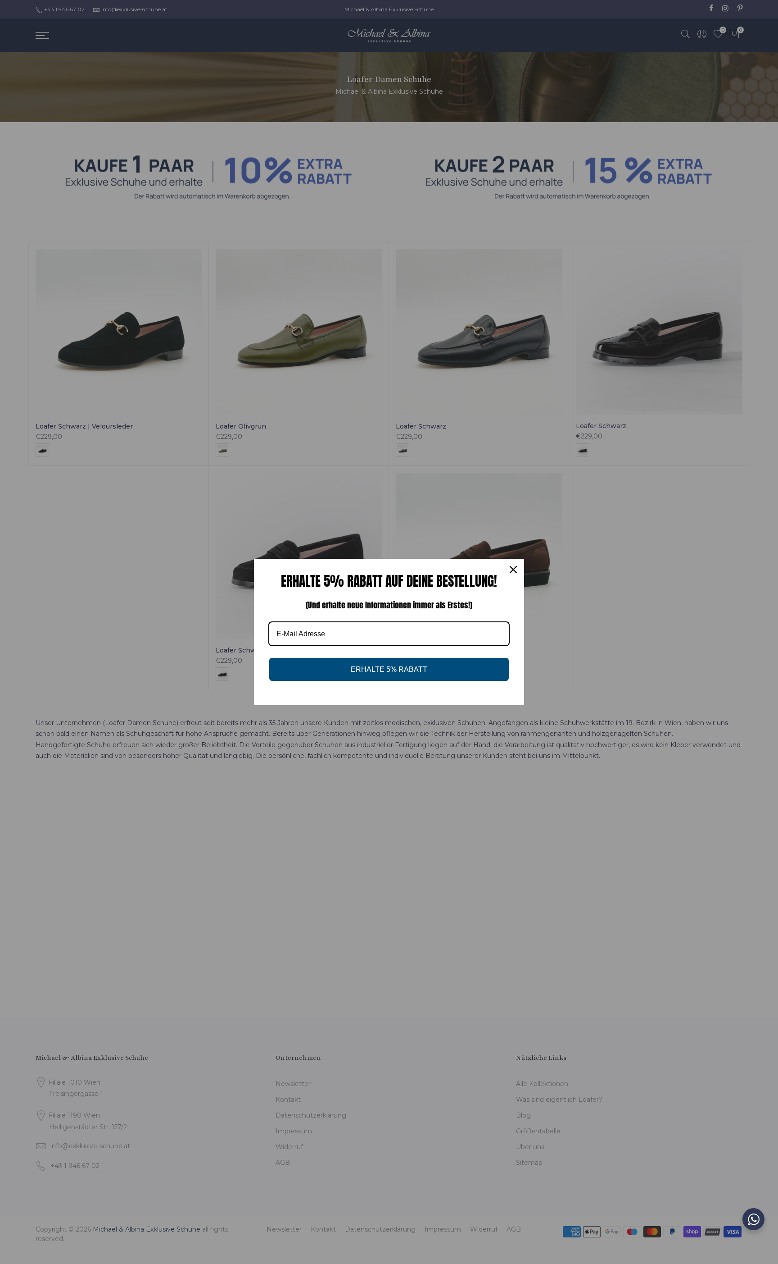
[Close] (513, 569)
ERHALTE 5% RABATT (389, 669)
